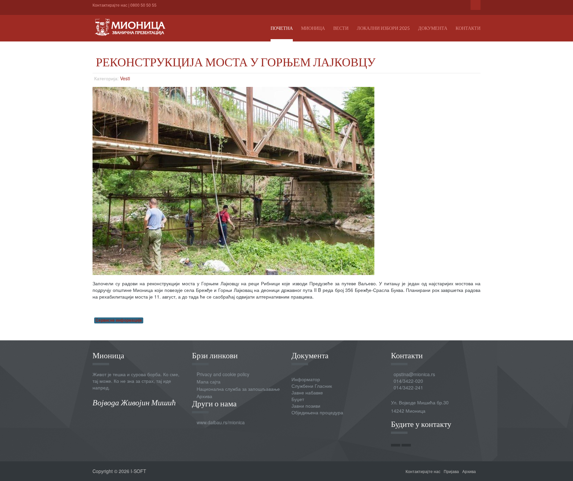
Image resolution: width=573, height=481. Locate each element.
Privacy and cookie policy (223, 374)
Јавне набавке (307, 392)
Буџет (297, 399)
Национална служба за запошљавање (238, 388)
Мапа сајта (209, 381)
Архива (204, 396)
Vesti (125, 78)
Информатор (305, 379)
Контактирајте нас (110, 5)
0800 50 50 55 (143, 5)
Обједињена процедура (317, 412)
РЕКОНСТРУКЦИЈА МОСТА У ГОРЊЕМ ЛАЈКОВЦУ (235, 61)
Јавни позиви (305, 405)
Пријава (451, 471)
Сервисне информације (119, 320)
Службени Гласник (311, 385)
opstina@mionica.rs (414, 374)
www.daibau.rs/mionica (221, 422)
